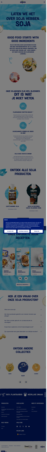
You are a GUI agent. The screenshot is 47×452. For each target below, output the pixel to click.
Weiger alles (36, 231)
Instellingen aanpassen (23, 231)
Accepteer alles (10, 231)
